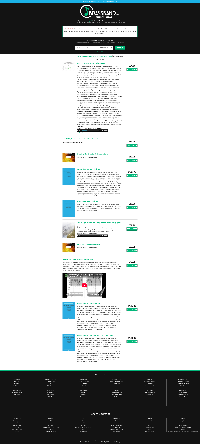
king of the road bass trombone (183, 427)
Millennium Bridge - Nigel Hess (87, 201)
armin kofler (117, 427)
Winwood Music (183, 388)
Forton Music (50, 390)
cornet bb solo (17, 425)
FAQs (102, 442)
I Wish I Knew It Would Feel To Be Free (183, 423)
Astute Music (17, 383)
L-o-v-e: (150, 425)
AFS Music (17, 381)
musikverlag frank (116, 386)
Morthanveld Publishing (116, 381)
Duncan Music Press (50, 381)
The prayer (117, 423)
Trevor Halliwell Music (183, 383)
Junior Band (96, 42)
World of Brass (183, 392)
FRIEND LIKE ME (150, 427)
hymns (17, 427)
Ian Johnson (83, 379)
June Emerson (83, 383)
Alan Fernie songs (150, 431)
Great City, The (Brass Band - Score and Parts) (92, 154)
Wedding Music (17, 421)
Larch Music (83, 397)
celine (149, 429)
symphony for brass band (116, 429)
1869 (50, 421)
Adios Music (17, 379)
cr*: (83, 418)
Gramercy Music (50, 394)
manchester (50, 425)
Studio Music (149, 394)
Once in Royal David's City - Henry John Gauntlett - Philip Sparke (99, 223)
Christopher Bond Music (50, 379)
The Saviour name (17, 429)
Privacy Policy (96, 442)
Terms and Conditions (85, 442)
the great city (17, 418)
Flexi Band (102, 42)
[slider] (106, 130)
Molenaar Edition (116, 379)
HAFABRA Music (50, 397)
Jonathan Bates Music (83, 381)
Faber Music (50, 386)
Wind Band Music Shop (111, 1)
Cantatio (17, 397)
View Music (82, 132)
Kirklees (83, 392)
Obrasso (116, 390)
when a (83, 429)
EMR (50, 383)
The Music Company (183, 379)
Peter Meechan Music (150, 381)
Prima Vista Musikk (150, 386)
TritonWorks (183, 386)
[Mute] (102, 130)
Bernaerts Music (17, 388)
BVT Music (17, 394)
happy (183, 429)
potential (83, 425)
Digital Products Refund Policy (112, 442)
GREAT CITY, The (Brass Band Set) (88, 244)
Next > (103, 59)
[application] (92, 130)
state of (17, 431)
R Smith (150, 388)
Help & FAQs (100, 51)
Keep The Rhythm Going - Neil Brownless (91, 63)
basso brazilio (116, 431)
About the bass (83, 431)
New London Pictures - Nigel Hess (88, 169)
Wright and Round (183, 394)
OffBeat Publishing (117, 392)
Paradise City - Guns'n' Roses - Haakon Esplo (77, 259)
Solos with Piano (111, 42)
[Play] (77, 130)
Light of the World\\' (50, 431)
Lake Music (83, 394)
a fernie (83, 421)
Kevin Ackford (83, 390)
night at (183, 421)
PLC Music (149, 383)
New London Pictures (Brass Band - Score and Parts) (95, 335)
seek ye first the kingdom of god (83, 427)
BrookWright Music (17, 392)
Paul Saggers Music (116, 394)
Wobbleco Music (183, 390)
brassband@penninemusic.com (116, 22)
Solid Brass (150, 390)
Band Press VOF (17, 386)
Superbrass (150, 397)
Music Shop (117, 383)
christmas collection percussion (50, 427)
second (183, 418)
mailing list (89, 21)
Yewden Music (183, 397)
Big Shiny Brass (17, 390)
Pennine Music (150, 379)
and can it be (149, 421)
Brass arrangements (116, 425)
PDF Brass (116, 397)
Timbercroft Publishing (183, 381)
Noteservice (117, 388)
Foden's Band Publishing (50, 388)
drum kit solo (116, 418)
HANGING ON (149, 423)
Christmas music (183, 425)
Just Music (83, 386)
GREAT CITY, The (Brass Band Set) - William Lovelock (80, 139)
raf (17, 423)
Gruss (116, 421)
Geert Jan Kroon (50, 392)
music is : (83, 423)
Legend (50, 423)
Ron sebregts (50, 429)
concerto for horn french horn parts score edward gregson (183, 431)
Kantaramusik (83, 388)
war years (50, 418)
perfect (150, 418)
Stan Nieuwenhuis (150, 392)
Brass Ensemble (87, 42)
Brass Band (79, 42)
